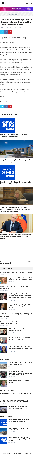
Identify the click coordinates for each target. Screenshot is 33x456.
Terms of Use (6, 453)
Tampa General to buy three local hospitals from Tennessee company (18, 429)
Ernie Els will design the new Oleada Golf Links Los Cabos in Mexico (20, 363)
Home (3, 14)
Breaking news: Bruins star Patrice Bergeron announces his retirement (18, 420)
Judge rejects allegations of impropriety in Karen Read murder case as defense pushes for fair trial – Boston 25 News (16, 209)
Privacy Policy (17, 453)
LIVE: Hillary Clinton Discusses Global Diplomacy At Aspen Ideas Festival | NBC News (20, 348)
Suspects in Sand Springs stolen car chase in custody (16, 272)
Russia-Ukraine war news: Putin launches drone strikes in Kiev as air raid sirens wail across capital (16, 236)
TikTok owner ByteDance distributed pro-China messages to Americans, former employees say (14, 400)
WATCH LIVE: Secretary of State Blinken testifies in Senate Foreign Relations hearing (19, 306)
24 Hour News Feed (12, 14)
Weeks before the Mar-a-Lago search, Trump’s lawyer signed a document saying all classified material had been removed (16, 314)
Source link (3, 102)
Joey (1, 27)
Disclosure (27, 453)
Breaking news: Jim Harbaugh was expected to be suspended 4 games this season (20, 439)
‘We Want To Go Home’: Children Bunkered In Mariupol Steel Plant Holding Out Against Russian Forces (20, 373)
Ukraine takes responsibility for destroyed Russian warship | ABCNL (18, 407)
